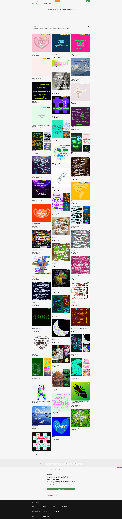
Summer (46, 28)
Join (41, 79)
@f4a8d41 (35, 402)
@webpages (35, 102)
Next (61, 456)
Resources (49, 1)
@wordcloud (35, 54)
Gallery (53, 1)
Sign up (87, 1)
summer (56, 54)
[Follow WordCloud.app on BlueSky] (56, 511)
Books (44, 31)
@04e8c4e (54, 116)
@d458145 (35, 354)
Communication (35, 28)
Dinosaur (68, 28)
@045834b (54, 188)
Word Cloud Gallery (39, 3)
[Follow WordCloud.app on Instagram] (53, 511)
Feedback (120, 467)
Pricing (58, 1)
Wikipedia (34, 224)
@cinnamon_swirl (75, 202)
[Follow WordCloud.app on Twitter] (54, 511)
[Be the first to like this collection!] (33, 379)
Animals (73, 403)
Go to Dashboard (61, 489)
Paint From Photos (64, 506)
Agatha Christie (77, 328)
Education (41, 28)
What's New (45, 508)
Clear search (61, 461)
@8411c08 (35, 127)
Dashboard (41, 1)
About (44, 509)
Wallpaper (63, 28)
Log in (84, 1)
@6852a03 (54, 413)
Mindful (59, 28)
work (53, 54)
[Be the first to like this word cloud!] (33, 55)
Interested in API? (46, 516)
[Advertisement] (61, 17)
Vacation (54, 28)
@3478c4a (35, 200)
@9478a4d (35, 452)
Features (45, 1)
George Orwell (38, 328)
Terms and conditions (46, 513)
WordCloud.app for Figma (36, 511)
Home (33, 3)
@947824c (74, 103)
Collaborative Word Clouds (36, 509)
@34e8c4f (74, 429)
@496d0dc (35, 78)
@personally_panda (75, 405)
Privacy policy (45, 511)
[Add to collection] (35, 55)
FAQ (33, 516)
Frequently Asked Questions (53, 495)
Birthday (50, 28)
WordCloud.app (35, 1)
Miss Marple (85, 328)
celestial (53, 339)
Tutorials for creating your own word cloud (56, 493)
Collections (39, 31)
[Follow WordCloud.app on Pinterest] (58, 511)
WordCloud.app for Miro (36, 513)
